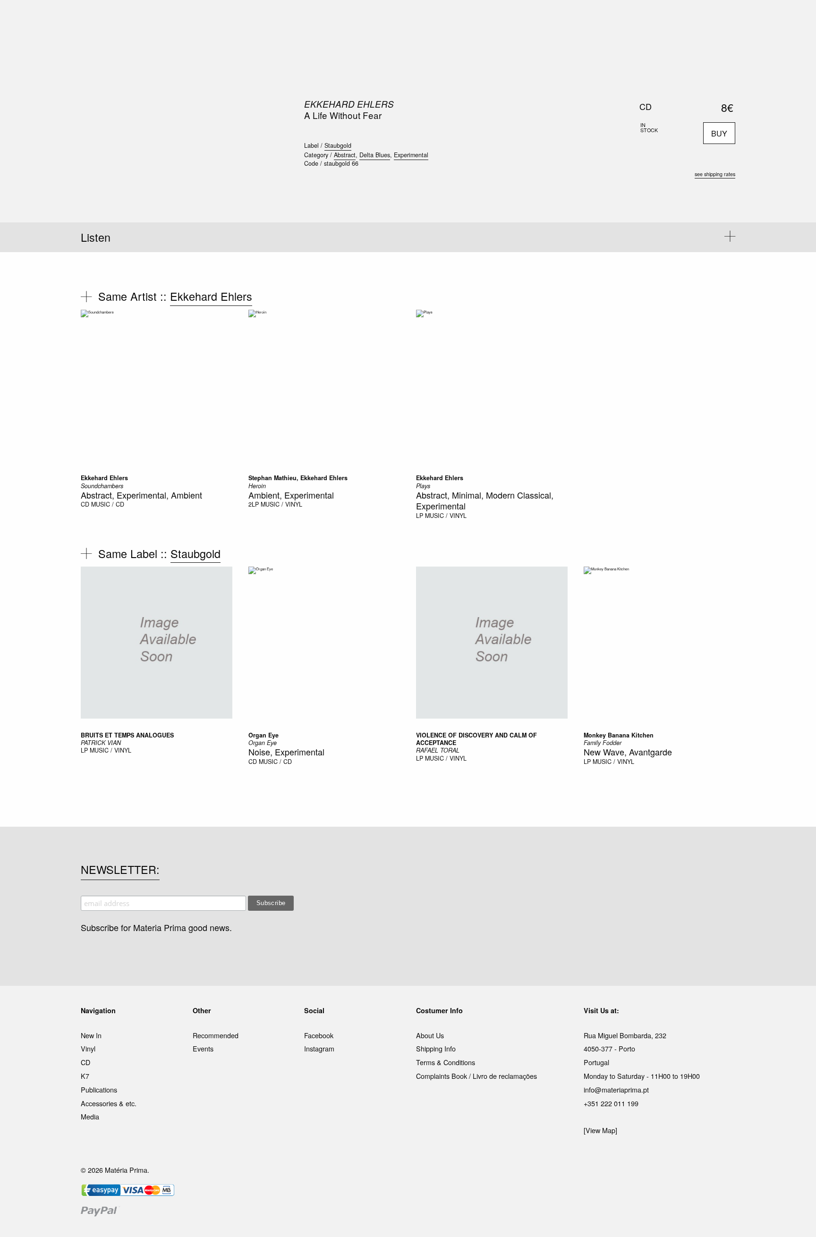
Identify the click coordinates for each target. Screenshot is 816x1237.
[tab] (408, 237)
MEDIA (469, 18)
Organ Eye (263, 735)
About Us (430, 1035)
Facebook (318, 1035)
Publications (99, 1089)
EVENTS (502, 18)
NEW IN (270, 18)
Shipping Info (436, 1048)
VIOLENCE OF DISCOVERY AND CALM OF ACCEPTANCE (476, 739)
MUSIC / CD (107, 504)
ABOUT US (541, 18)
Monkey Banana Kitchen (619, 735)
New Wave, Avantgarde (628, 752)
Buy (719, 133)
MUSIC (302, 18)
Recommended (215, 1035)
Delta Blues (374, 155)
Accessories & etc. (108, 1103)
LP (419, 515)
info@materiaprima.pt (616, 1089)
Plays (423, 486)
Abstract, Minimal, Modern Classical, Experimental (484, 500)
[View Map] (600, 1130)
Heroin (257, 486)
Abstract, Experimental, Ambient (141, 495)
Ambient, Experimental (291, 495)
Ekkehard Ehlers (349, 104)
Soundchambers (102, 486)
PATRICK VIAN (101, 742)
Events (203, 1048)
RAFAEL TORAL (437, 750)
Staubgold (337, 145)
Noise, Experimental (286, 752)
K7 (85, 1076)
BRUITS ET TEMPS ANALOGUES (127, 735)
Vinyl (88, 1048)
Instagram (319, 1048)
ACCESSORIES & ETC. (414, 18)
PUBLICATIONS (346, 18)
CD (85, 504)
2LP (253, 504)
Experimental (411, 155)
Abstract (345, 155)
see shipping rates (715, 174)
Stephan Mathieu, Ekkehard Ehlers (298, 478)
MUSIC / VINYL (281, 504)
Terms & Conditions (445, 1062)
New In (91, 1035)
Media (90, 1116)
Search (722, 47)
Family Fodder (602, 742)
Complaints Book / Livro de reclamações (476, 1076)
